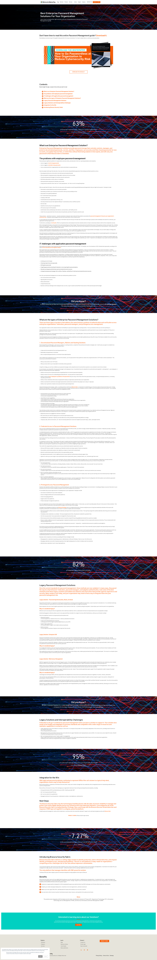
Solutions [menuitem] (43, 942)
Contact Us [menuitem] (82, 942)
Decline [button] (45, 956)
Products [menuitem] (43, 944)
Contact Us (89, 2)
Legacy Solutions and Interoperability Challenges (57, 103)
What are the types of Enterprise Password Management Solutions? (62, 98)
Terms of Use (106, 955)
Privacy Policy (99, 955)
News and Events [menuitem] (64, 948)
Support (79, 2)
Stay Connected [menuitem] (83, 946)
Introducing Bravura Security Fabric (53, 107)
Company (83, 2)
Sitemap (112, 955)
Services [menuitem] (43, 946)
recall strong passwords (53, 163)
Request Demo (96, 2)
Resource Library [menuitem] (64, 944)
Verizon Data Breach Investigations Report (51, 247)
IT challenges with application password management (58, 96)
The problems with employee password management (58, 94)
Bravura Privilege (62, 507)
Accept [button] (40, 956)
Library (75, 2)
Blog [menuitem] (62, 942)
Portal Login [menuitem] (83, 944)
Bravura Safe (75, 387)
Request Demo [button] (104, 941)
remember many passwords (54, 165)
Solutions (61, 2)
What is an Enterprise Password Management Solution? (59, 91)
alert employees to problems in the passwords (59, 376)
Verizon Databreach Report (80, 765)
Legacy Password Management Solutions (55, 100)
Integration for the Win (50, 105)
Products (66, 2)
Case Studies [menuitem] (63, 946)
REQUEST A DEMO (72, 815)
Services (70, 2)
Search (58, 2)
